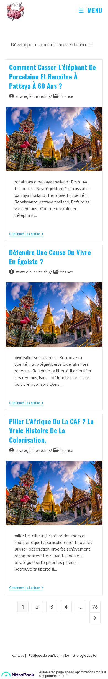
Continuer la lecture (26, 234)
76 (95, 607)
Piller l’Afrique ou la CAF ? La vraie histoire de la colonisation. (51, 430)
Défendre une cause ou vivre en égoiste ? (50, 257)
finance (66, 96)
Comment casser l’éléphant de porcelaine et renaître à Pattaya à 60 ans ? (52, 76)
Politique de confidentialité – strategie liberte (62, 655)
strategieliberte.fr (31, 96)
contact (18, 655)
